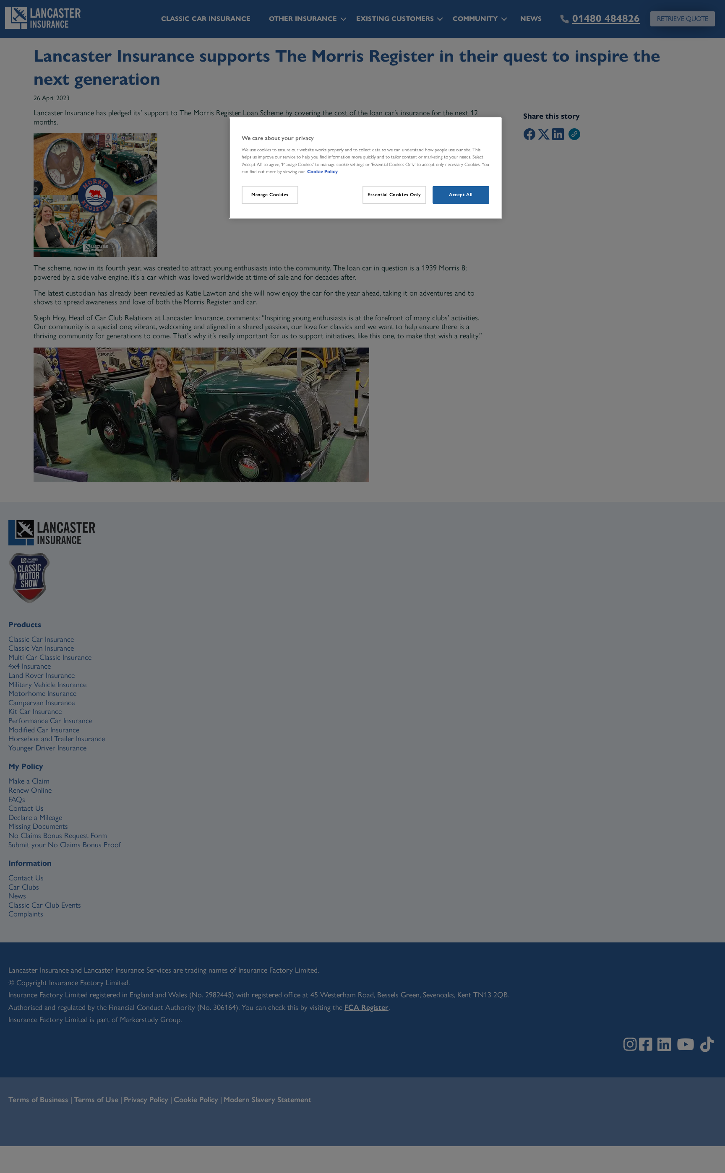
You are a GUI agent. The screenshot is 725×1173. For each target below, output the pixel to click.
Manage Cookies (270, 194)
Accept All (461, 194)
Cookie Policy (322, 171)
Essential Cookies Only (394, 194)
